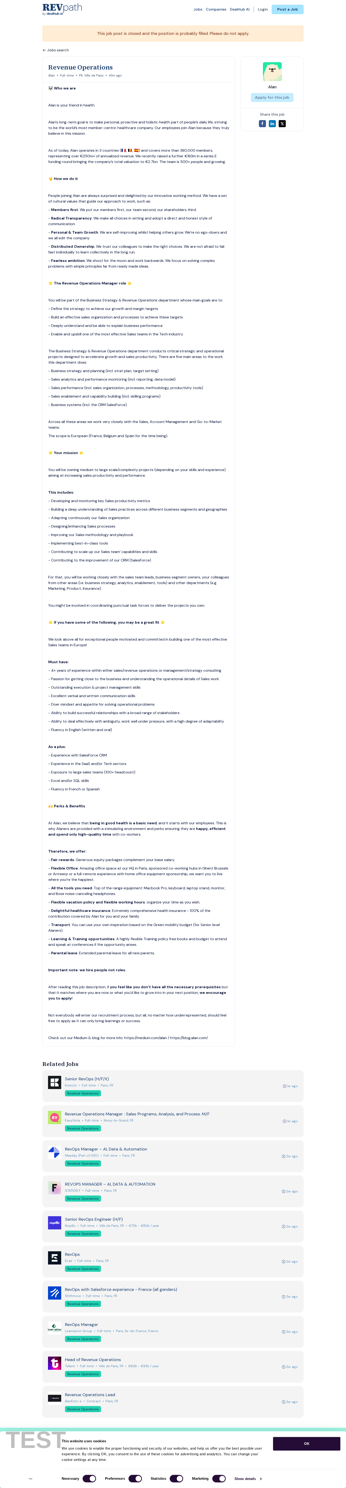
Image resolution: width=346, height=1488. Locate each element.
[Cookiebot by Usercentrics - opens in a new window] (30, 1478)
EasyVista (72, 1120)
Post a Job (287, 9)
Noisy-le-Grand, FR (118, 1120)
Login (263, 9)
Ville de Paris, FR (111, 1226)
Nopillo (70, 1226)
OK (307, 1444)
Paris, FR (107, 1085)
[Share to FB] (262, 123)
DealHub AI (239, 9)
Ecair (68, 1261)
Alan (51, 75)
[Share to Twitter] (282, 123)
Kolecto (71, 1085)
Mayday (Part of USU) (82, 1155)
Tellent (70, 1366)
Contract (94, 1401)
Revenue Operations (83, 1093)
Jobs (197, 9)
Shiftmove (73, 1296)
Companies (216, 9)
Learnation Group (78, 1331)
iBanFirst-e (73, 1401)
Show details (245, 1479)
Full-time (67, 75)
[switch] (135, 1478)
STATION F (72, 1190)
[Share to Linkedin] (272, 123)
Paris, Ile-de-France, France (137, 1331)
